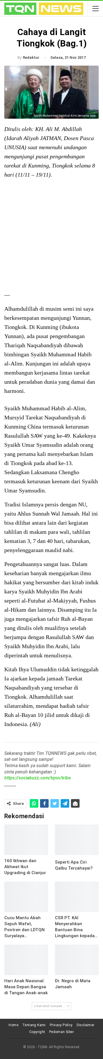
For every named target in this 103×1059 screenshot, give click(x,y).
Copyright (37, 1032)
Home (13, 1025)
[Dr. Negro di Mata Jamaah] (77, 960)
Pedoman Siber (61, 1032)
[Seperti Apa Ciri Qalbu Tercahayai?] (77, 839)
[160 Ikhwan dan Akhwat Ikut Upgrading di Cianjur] (26, 839)
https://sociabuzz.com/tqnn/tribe (37, 778)
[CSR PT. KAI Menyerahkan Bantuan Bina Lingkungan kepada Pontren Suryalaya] (77, 897)
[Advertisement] (51, 235)
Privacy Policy (61, 1025)
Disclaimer (85, 1025)
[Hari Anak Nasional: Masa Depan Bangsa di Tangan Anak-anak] (26, 960)
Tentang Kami (34, 1025)
